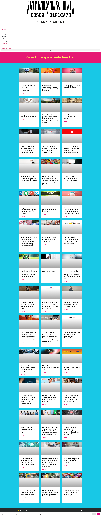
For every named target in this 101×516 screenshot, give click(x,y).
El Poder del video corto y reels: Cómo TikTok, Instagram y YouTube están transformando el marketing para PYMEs (50, 430)
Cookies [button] (94, 514)
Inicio (3, 27)
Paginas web (4, 38)
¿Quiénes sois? (5, 29)
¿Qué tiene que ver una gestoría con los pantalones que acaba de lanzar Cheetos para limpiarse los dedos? (28, 336)
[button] (50, 50)
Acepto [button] (98, 514)
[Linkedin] (82, 511)
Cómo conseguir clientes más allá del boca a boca (72, 87)
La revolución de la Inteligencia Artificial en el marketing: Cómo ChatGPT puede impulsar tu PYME (28, 399)
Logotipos (4, 36)
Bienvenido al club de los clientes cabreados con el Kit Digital (71, 304)
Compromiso (5, 43)
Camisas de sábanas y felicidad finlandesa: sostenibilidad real (49, 239)
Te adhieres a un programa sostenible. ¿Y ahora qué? (50, 209)
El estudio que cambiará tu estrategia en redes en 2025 (50, 367)
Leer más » (23, 93)
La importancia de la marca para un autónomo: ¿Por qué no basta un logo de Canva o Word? (72, 430)
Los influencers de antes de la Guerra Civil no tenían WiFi (72, 116)
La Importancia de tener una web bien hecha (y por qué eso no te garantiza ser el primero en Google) (50, 462)
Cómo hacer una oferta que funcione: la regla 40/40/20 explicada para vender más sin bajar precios (50, 180)
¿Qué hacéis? (5, 31)
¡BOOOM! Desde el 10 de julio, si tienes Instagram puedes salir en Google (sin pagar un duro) (72, 274)
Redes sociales (5, 41)
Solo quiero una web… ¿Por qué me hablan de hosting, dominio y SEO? (29, 178)
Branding (4, 34)
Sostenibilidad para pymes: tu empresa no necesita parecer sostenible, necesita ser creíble (50, 118)
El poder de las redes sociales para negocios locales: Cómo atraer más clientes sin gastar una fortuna (28, 494)
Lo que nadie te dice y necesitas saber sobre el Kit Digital (72, 367)
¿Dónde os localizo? (6, 48)
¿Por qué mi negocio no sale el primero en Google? (72, 460)
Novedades (4, 45)
